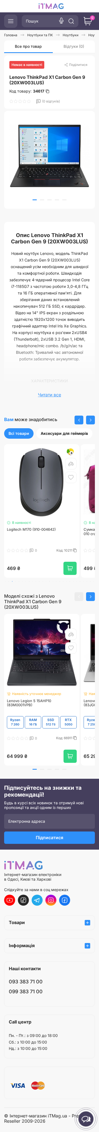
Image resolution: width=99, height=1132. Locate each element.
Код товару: (26, 91)
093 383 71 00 (26, 981)
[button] (34, 199)
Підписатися (49, 837)
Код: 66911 (64, 738)
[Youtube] (9, 900)
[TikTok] (23, 900)
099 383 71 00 (26, 991)
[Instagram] (50, 900)
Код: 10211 (45, 550)
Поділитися (78, 65)
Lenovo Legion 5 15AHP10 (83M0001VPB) (29, 703)
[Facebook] (64, 900)
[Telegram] (37, 900)
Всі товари (19, 433)
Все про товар (28, 46)
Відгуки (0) (74, 46)
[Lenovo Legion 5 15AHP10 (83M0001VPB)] (42, 653)
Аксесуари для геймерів (64, 433)
